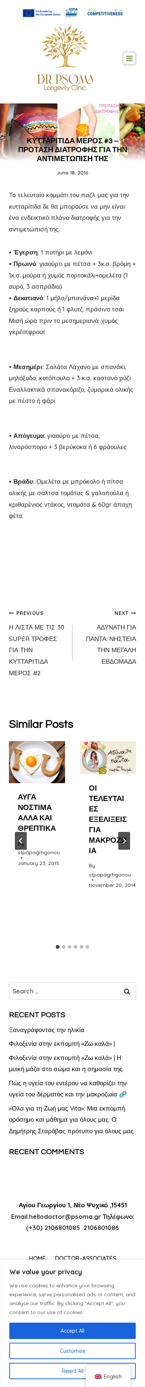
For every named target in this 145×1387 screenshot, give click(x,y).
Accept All (72, 1330)
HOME (37, 1258)
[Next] (124, 841)
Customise (73, 1351)
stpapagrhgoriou (39, 852)
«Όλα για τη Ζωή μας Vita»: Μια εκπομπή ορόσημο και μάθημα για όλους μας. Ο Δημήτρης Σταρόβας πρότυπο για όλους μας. (72, 1119)
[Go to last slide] (21, 841)
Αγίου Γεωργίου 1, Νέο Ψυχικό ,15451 (73, 1205)
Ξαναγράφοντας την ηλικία (46, 1030)
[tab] (57, 947)
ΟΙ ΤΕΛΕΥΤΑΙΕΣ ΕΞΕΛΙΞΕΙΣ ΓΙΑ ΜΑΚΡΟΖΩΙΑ (108, 820)
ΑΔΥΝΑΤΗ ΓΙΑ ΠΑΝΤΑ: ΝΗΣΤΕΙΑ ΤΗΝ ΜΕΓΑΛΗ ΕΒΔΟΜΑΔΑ (111, 637)
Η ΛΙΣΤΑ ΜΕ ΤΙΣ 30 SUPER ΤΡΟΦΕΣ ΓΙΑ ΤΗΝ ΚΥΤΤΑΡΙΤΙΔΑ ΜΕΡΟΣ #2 (36, 643)
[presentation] (37, 762)
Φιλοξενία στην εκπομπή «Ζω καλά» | (62, 1043)
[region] (72, 1323)
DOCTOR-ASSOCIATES (85, 1258)
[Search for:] (72, 991)
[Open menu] (129, 58)
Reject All (73, 1371)
